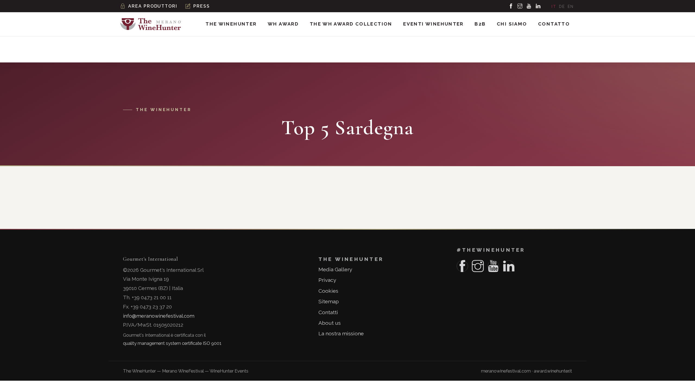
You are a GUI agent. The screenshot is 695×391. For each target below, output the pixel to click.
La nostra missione (341, 333)
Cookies (328, 291)
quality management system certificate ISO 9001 (172, 343)
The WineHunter (231, 24)
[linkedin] (538, 6)
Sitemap (328, 301)
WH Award (283, 24)
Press (201, 6)
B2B (480, 24)
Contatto (554, 24)
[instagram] (520, 6)
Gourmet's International (150, 259)
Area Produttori (152, 6)
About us (329, 323)
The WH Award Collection (351, 24)
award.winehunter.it (553, 371)
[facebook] (511, 6)
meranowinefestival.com (506, 371)
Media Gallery (335, 269)
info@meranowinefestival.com (158, 316)
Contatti (328, 312)
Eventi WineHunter (433, 24)
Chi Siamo (512, 24)
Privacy (327, 280)
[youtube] (529, 6)
